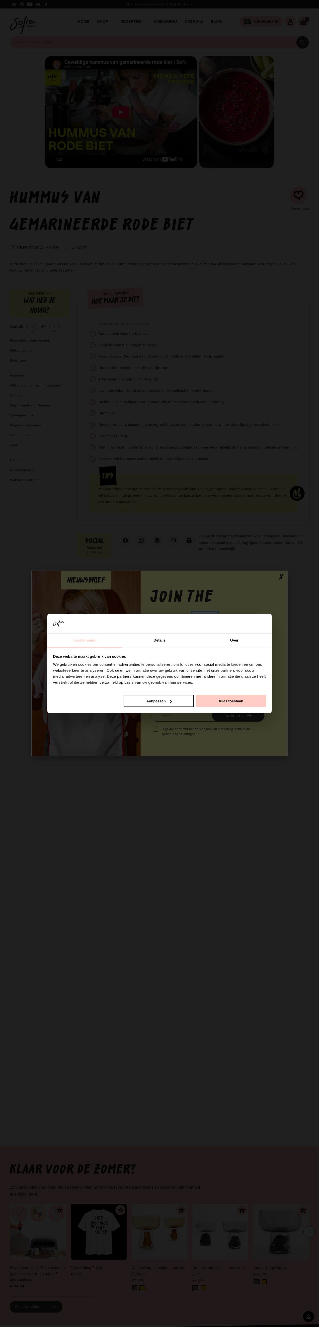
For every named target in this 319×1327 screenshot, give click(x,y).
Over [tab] (234, 640)
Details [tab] (160, 640)
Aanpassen (156, 701)
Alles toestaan (231, 701)
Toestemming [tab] (84, 640)
